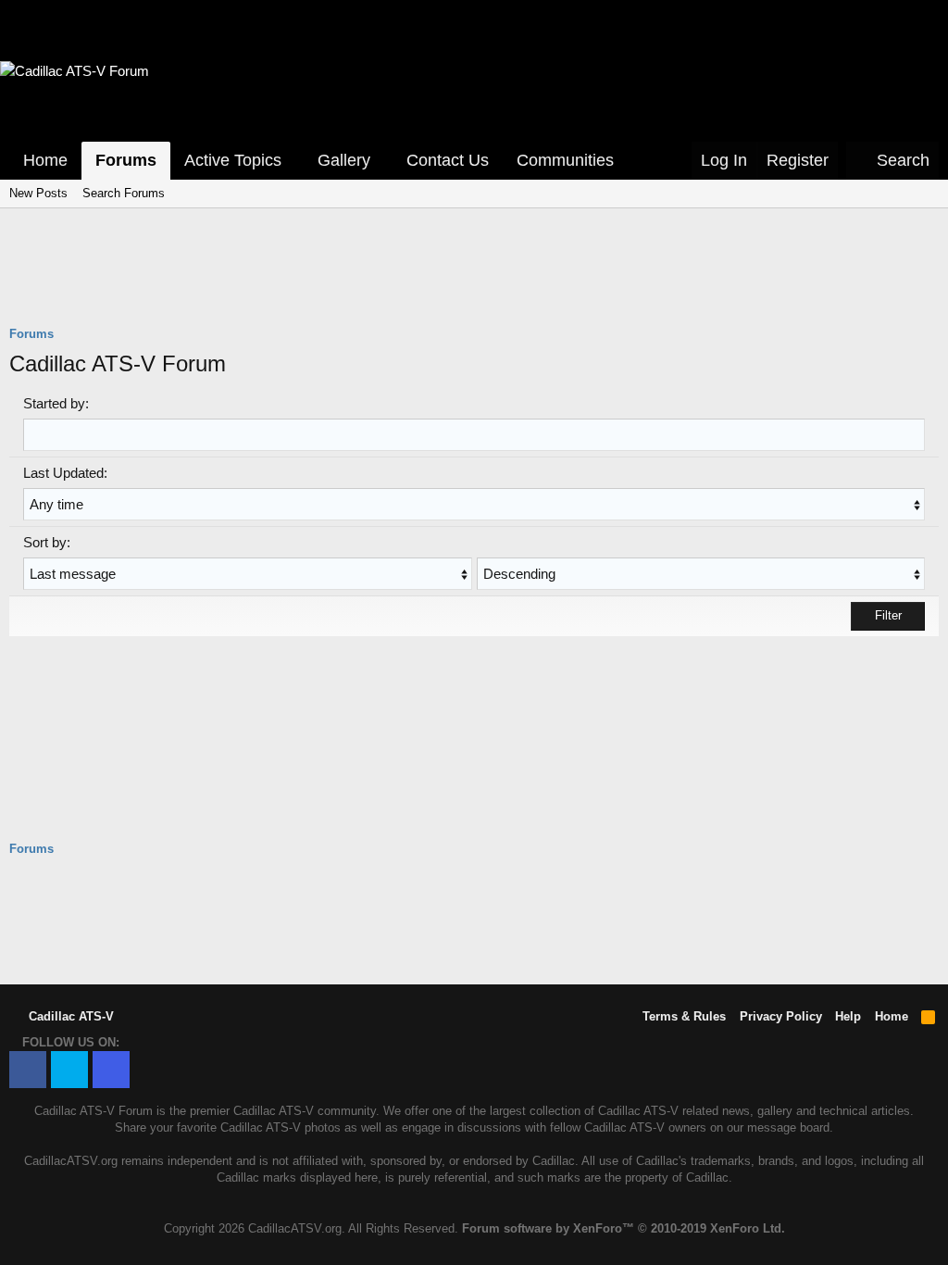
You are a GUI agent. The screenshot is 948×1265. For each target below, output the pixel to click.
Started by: (56, 403)
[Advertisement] (474, 278)
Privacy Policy (781, 1016)
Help (848, 1016)
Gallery (344, 160)
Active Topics (232, 160)
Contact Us (447, 160)
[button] (294, 161)
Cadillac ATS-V (69, 1016)
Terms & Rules (684, 1016)
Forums (125, 160)
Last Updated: (65, 473)
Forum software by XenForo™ (623, 1228)
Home (45, 160)
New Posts (38, 193)
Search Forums (123, 193)
